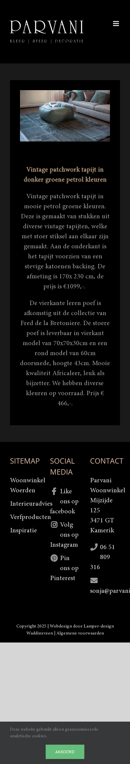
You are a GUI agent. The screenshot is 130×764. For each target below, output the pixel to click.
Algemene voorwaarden (80, 633)
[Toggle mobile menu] (116, 23)
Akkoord (65, 752)
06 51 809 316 (102, 557)
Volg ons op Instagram (64, 535)
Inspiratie (23, 530)
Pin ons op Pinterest (64, 568)
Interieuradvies (25, 504)
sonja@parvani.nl (105, 591)
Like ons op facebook (64, 501)
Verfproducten (25, 517)
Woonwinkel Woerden (25, 485)
